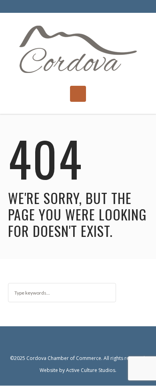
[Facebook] (70, 343)
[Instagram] (85, 343)
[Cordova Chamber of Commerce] (78, 49)
